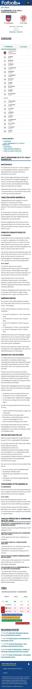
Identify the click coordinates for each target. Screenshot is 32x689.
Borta (16, 596)
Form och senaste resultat (13, 151)
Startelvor (7, 141)
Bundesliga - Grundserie (16, 32)
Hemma (7, 596)
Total (25, 596)
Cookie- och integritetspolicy (12, 668)
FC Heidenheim (8, 46)
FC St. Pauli (23, 46)
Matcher (7, 7)
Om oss (5, 673)
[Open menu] (28, 3)
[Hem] (11, 3)
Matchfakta (8, 147)
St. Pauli (10, 611)
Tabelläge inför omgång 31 (12, 149)
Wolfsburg (10, 605)
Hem (2, 7)
